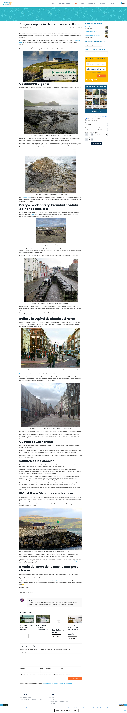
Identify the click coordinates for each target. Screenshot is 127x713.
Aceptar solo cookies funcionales (63, 710)
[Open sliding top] (63, 1)
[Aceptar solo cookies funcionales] (125, 710)
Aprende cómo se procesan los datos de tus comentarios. (57, 683)
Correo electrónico (45, 668)
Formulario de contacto (25, 697)
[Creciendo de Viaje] (6, 3)
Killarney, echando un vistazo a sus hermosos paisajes (73, 629)
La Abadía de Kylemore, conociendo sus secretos (42, 628)
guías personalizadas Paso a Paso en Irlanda (52, 581)
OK (51, 710)
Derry (32, 214)
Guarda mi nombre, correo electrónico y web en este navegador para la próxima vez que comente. (47, 674)
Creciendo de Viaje (56, 576)
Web (62, 668)
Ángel (29, 27)
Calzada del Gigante (26, 197)
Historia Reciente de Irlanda (58, 631)
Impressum (52, 703)
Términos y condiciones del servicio (58, 701)
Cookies (51, 697)
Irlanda (47, 576)
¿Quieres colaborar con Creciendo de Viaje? (31, 699)
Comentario (23, 652)
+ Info (75, 710)
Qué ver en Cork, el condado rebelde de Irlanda (26, 628)
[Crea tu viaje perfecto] (96, 112)
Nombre (22, 668)
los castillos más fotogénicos (72, 561)
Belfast (21, 374)
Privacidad (52, 699)
